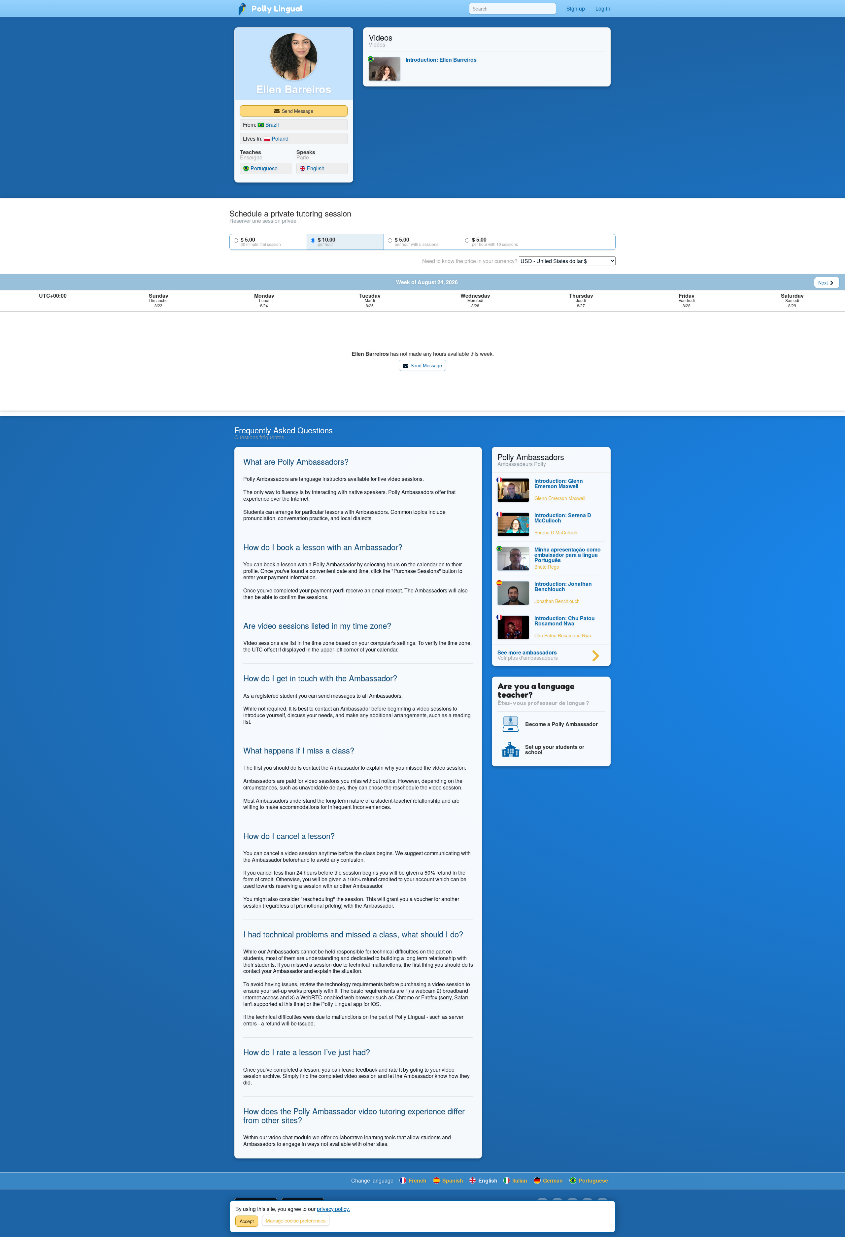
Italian (519, 1180)
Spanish (452, 1180)
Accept (247, 1221)
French (416, 1180)
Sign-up (575, 8)
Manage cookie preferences (296, 1220)
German (552, 1180)
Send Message (297, 111)
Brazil (268, 124)
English (314, 168)
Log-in (602, 8)
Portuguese (263, 168)
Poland (276, 138)
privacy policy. (333, 1209)
